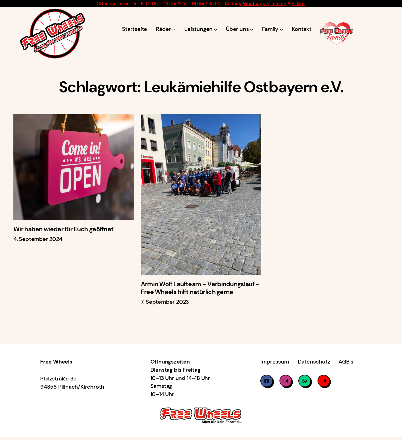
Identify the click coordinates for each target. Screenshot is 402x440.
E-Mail (298, 4)
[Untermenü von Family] (281, 29)
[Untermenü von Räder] (174, 29)
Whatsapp (255, 4)
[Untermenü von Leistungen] (215, 29)
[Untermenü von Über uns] (251, 29)
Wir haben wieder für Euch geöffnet (63, 229)
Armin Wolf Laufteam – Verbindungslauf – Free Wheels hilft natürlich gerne (200, 288)
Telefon (278, 4)
